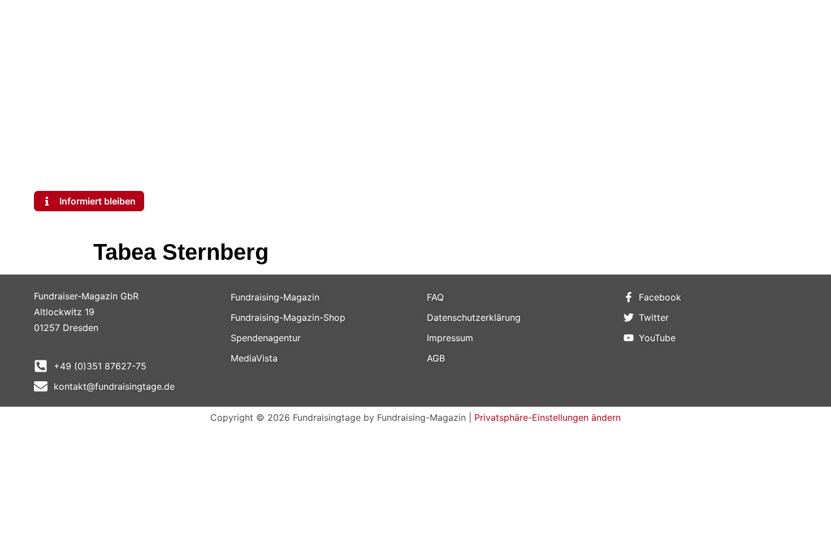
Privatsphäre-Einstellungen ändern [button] (547, 417)
